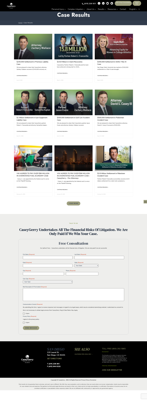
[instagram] (112, 3)
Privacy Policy (29, 316)
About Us (90, 9)
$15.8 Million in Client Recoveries (69, 62)
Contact (123, 9)
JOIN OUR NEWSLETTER (112, 370)
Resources (112, 9)
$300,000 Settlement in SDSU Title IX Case (111, 63)
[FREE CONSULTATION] (145, 201)
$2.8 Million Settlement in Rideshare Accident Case (111, 174)
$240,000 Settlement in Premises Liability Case (32, 63)
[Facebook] (99, 3)
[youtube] (107, 3)
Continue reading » (22, 75)
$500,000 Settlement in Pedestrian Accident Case (110, 118)
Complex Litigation (75, 9)
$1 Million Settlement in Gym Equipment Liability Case (32, 118)
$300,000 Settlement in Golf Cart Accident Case (73, 118)
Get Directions (54, 359)
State (79, 262)
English (132, 9)
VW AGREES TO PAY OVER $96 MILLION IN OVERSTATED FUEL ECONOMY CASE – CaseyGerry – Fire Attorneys (73, 175)
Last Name (80, 254)
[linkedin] (103, 3)
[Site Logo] (11, 5)
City (27, 270)
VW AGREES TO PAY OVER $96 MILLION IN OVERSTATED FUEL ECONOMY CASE (33, 174)
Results (101, 9)
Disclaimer (93, 380)
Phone (70, 270)
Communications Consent (32, 304)
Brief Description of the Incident (35, 287)
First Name (29, 254)
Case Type (28, 279)
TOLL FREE (114, 348)
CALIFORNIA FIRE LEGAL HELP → (84, 354)
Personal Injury (58, 9)
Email (27, 262)
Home (20, 23)
